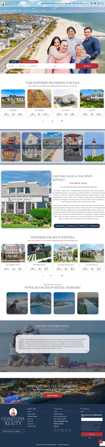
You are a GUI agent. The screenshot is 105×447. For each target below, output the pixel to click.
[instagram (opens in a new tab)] (69, 430)
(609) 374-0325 (58, 424)
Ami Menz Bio (71, 226)
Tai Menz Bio (82, 226)
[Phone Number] (102, 3)
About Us (75, 3)
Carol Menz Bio (59, 226)
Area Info (68, 3)
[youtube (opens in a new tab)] (62, 430)
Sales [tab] (14, 62)
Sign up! (91, 434)
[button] (62, 121)
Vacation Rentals (57, 3)
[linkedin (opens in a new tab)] (66, 430)
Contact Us (84, 3)
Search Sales (45, 3)
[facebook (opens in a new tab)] (55, 430)
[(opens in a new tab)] (13, 98)
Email (82, 416)
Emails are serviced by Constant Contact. (91, 430)
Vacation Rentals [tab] (29, 62)
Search (87, 66)
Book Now (52, 395)
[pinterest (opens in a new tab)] (58, 430)
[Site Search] (91, 3)
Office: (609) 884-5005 (61, 421)
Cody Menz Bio (93, 226)
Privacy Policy (31, 426)
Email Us (56, 426)
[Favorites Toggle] (95, 3)
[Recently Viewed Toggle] (98, 3)
